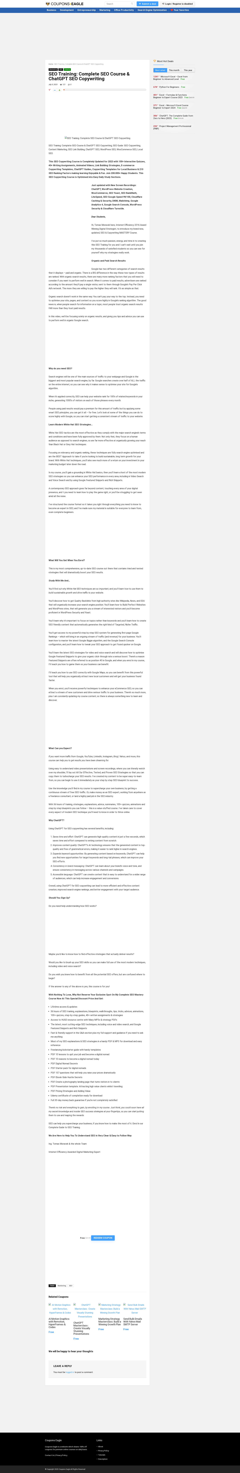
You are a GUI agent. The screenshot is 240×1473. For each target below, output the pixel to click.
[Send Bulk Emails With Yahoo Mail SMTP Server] (134, 1305)
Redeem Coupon (103, 1238)
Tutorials (101, 1455)
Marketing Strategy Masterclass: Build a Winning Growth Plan (109, 1322)
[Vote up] (59, 90)
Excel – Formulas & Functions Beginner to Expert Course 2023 (170, 96)
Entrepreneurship (87, 10)
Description (103, 1459)
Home (51, 64)
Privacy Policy (61, 1455)
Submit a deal (149, 4)
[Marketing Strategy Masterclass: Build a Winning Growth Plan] (109, 1305)
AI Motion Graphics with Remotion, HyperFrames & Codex (59, 1323)
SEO (60, 69)
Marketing (104, 10)
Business (51, 10)
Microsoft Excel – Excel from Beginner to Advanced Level (170, 77)
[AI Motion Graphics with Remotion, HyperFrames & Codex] (60, 1305)
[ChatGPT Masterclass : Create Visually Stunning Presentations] (84, 1305)
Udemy (67, 69)
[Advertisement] (120, 34)
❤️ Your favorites (179, 10)
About (100, 1447)
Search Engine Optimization (152, 10)
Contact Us (49, 1455)
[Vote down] (55, 90)
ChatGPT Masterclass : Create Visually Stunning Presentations (81, 1328)
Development (67, 10)
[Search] (132, 4)
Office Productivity (124, 10)
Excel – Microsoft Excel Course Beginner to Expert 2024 (170, 106)
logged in (70, 1372)
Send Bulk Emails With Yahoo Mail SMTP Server (132, 1322)
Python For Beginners (169, 87)
